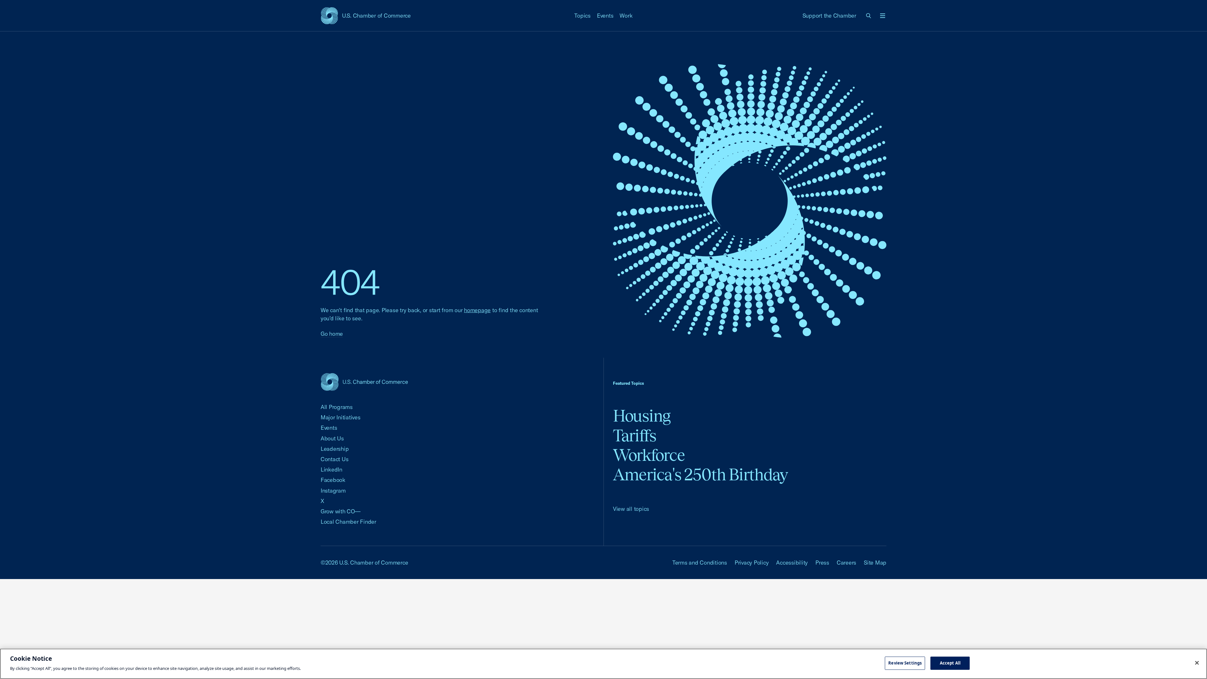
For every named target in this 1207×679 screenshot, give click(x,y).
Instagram (333, 490)
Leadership (335, 448)
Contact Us (334, 459)
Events (605, 15)
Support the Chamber (829, 15)
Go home (332, 333)
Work (626, 15)
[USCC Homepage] (364, 382)
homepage (477, 310)
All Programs (337, 407)
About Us (332, 438)
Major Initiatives (341, 417)
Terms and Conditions (699, 562)
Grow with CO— (341, 511)
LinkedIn (331, 469)
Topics (582, 15)
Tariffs (634, 435)
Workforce (649, 455)
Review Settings (905, 663)
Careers (846, 562)
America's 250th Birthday (700, 474)
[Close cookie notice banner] (1197, 663)
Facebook (333, 479)
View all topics (631, 508)
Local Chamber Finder (348, 521)
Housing (641, 415)
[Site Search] (869, 15)
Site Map (875, 562)
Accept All (950, 663)
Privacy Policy (752, 562)
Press (822, 562)
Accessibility (792, 562)
